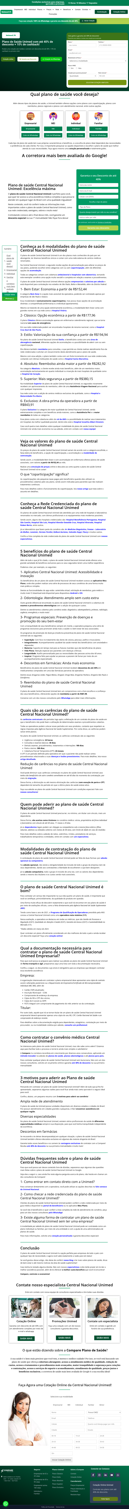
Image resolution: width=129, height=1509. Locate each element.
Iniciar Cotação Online (61, 1460)
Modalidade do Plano (75, 58)
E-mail (70, 50)
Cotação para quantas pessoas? (77, 73)
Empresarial (18, 10)
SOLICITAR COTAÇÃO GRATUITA (97, 82)
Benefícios (67, 10)
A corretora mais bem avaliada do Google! (11, 288)
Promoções (53, 14)
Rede (57, 10)
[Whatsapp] (5, 1503)
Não (79, 68)
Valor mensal (102, 73)
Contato (78, 10)
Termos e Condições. (105, 222)
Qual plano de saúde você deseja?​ (10, 261)
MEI (25, 10)
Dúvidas (85, 10)
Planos (39, 10)
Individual (32, 10)
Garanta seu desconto (98, 228)
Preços (48, 10)
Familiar (98, 123)
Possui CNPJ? (72, 65)
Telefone (101, 42)
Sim (72, 68)
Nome (70, 42)
